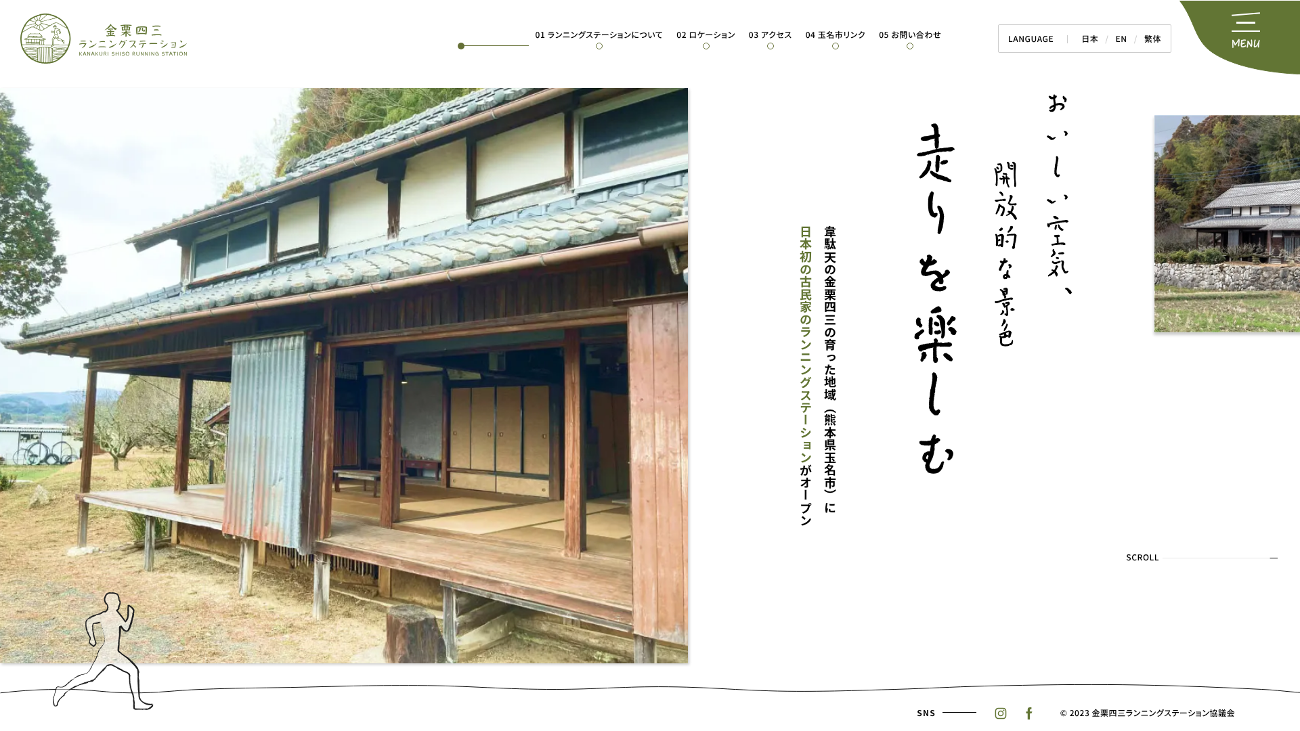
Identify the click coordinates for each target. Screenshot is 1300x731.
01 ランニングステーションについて (600, 35)
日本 (1089, 39)
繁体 (1152, 39)
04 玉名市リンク (836, 35)
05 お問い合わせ (910, 35)
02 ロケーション (705, 35)
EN (1121, 39)
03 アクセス (770, 35)
